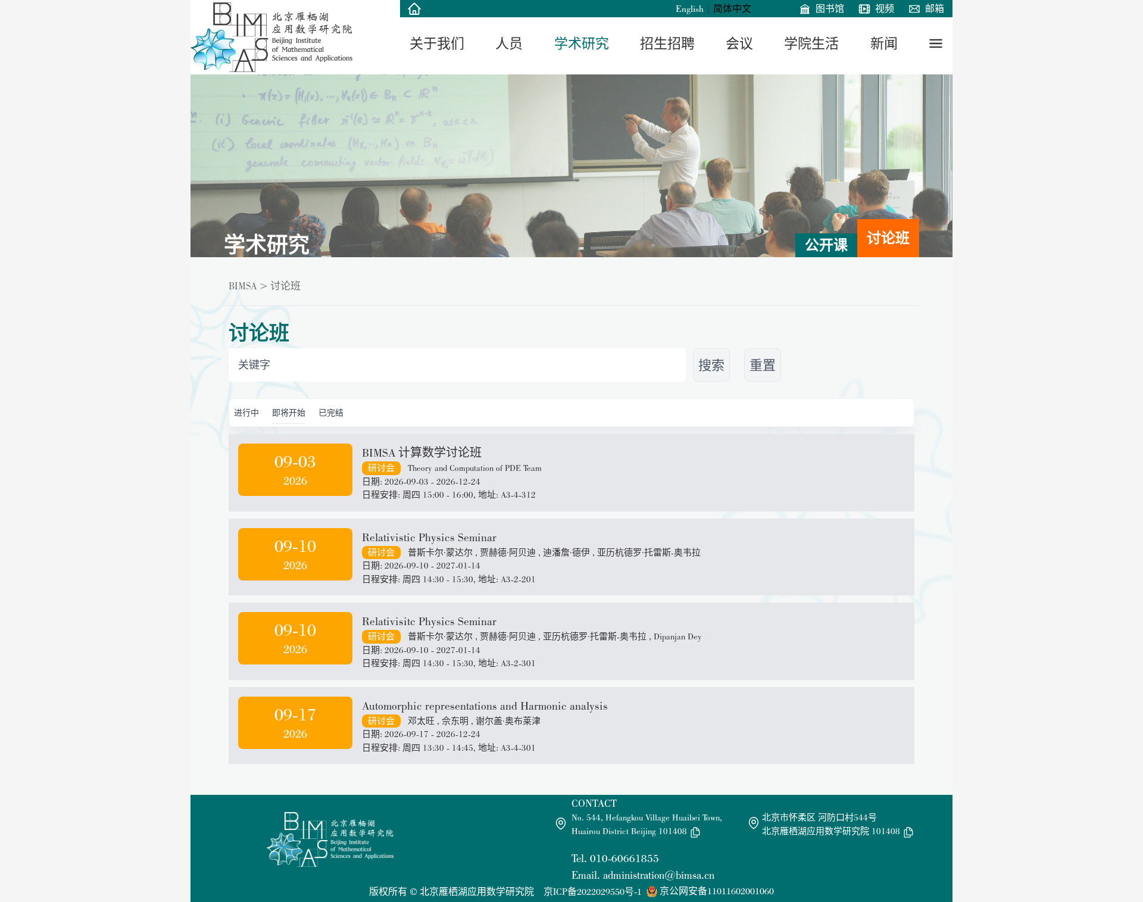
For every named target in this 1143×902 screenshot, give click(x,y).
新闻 (884, 43)
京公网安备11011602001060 (717, 891)
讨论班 (888, 237)
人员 (509, 43)
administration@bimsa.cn (658, 875)
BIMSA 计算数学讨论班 (422, 452)
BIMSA (243, 286)
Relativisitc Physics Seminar (429, 621)
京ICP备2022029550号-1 (593, 891)
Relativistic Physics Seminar (429, 537)
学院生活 (811, 43)
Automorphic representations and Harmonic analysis (485, 705)
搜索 (711, 365)
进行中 (246, 412)
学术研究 (581, 43)
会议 (739, 43)
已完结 (330, 412)
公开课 (826, 245)
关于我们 (437, 43)
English (690, 8)
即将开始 (288, 412)
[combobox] (457, 365)
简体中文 (732, 8)
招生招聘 (667, 43)
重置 (762, 365)
